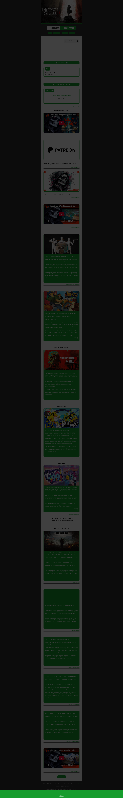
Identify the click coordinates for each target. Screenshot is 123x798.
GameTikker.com (72, 787)
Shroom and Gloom (72, 678)
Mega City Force (65, 640)
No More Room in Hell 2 (66, 372)
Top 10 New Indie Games (61, 110)
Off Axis (53, 604)
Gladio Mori (64, 256)
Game (61, 28)
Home (50, 33)
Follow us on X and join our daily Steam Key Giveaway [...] (60, 195)
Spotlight (57, 33)
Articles (64, 33)
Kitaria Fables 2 (61, 717)
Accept (61, 795)
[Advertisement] (61, 52)
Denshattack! (66, 430)
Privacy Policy (94, 791)
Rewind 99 (66, 487)
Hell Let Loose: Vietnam (66, 553)
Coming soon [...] (50, 73)
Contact (72, 33)
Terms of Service (62, 787)
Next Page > (61, 780)
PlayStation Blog (61, 101)
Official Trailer (61, 202)
